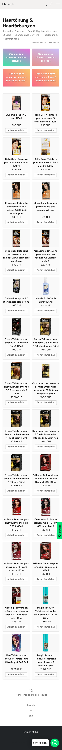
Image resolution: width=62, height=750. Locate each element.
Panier (31, 715)
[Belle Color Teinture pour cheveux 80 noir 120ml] (16, 146)
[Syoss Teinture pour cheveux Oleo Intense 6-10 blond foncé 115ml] (45, 326)
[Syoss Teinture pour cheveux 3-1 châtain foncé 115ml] (16, 326)
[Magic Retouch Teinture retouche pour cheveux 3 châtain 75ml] (45, 643)
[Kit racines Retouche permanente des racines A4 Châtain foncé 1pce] (16, 190)
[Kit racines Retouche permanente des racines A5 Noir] (45, 190)
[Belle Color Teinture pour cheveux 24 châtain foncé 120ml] (45, 102)
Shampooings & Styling (27, 34)
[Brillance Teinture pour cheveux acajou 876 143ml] (45, 551)
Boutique (19, 31)
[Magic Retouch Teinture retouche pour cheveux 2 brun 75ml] (45, 595)
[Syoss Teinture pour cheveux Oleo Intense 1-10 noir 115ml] (16, 462)
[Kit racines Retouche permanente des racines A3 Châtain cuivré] (45, 238)
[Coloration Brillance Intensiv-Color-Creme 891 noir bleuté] (45, 507)
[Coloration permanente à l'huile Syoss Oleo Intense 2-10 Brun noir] (45, 418)
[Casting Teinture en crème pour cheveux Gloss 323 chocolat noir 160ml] (16, 595)
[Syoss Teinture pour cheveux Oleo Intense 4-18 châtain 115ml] (16, 418)
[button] (8, 4)
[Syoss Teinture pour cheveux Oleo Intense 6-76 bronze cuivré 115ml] (16, 371)
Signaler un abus (31, 737)
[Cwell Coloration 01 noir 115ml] (16, 102)
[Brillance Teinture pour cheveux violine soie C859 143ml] (16, 507)
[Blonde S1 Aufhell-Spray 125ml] (45, 286)
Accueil (7, 31)
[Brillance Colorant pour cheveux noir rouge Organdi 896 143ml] (45, 462)
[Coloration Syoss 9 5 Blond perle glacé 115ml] (16, 286)
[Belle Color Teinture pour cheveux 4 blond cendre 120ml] (45, 146)
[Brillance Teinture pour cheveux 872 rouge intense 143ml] (16, 551)
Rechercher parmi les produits (31, 694)
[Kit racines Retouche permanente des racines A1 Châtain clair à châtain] (16, 238)
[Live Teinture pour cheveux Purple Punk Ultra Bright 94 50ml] (16, 643)
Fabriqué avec (31, 742)
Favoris (31, 705)
